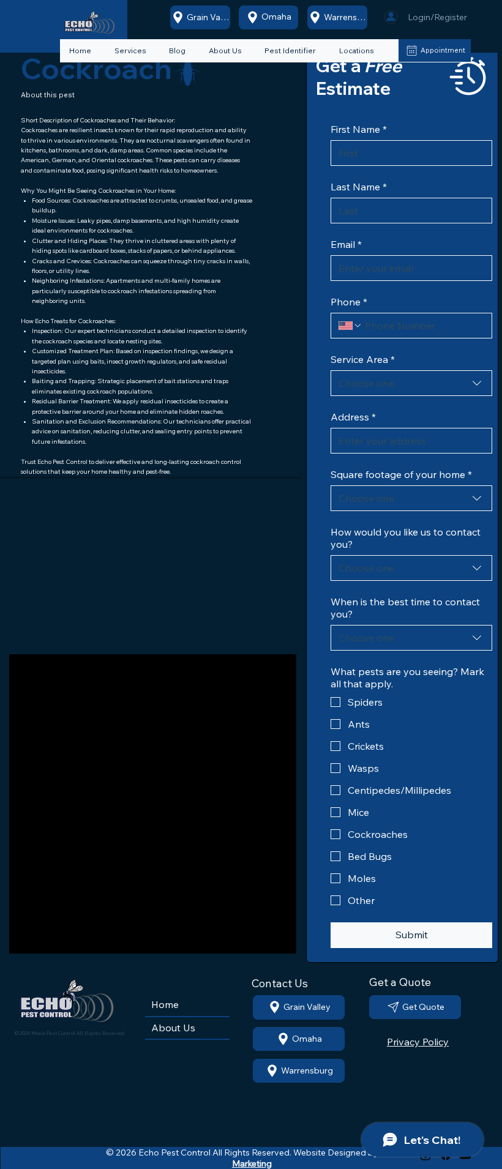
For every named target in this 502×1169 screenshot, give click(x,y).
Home (165, 1004)
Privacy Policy (418, 1042)
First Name (359, 129)
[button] (290, 51)
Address (353, 417)
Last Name (359, 187)
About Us (173, 1027)
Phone (349, 302)
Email (346, 244)
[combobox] (411, 383)
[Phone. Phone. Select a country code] (350, 326)
